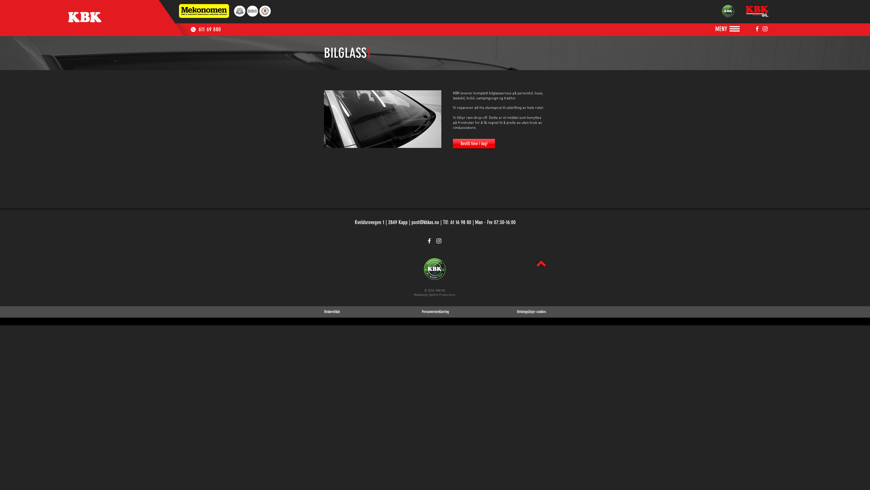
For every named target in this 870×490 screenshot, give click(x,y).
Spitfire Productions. (442, 295)
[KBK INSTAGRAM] (765, 28)
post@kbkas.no (425, 222)
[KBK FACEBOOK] (757, 28)
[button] (721, 29)
